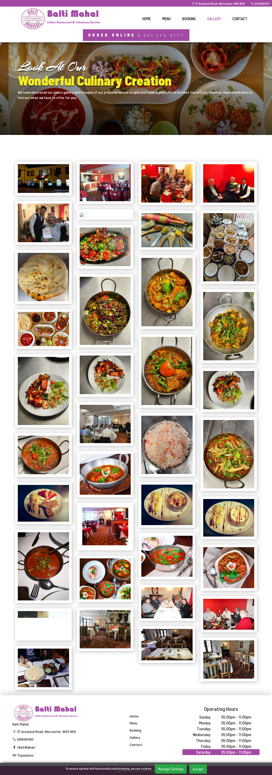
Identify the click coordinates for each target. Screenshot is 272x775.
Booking (135, 730)
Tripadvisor (25, 755)
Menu (133, 723)
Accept (198, 768)
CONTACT (240, 18)
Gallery (135, 737)
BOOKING (189, 18)
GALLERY (214, 18)
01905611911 (261, 3)
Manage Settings (171, 768)
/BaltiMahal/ (26, 747)
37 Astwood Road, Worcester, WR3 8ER (220, 3)
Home (134, 716)
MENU (166, 18)
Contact (136, 745)
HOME (146, 18)
